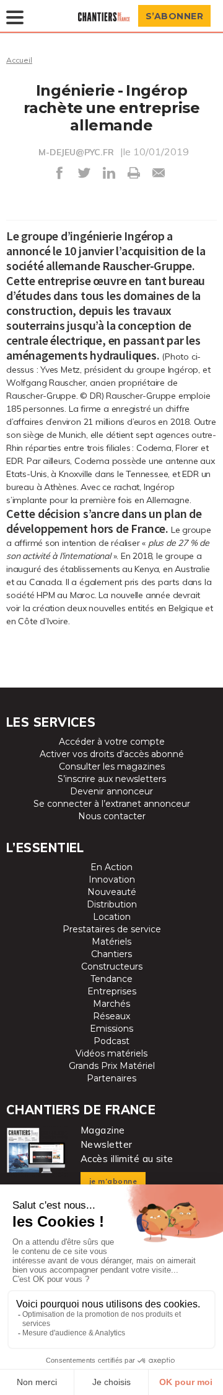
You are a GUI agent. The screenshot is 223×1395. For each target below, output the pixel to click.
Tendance (111, 978)
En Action (111, 867)
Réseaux (111, 1016)
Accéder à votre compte (112, 741)
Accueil (19, 60)
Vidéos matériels (111, 1053)
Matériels (111, 941)
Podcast (111, 1041)
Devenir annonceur (111, 791)
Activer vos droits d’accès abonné (112, 754)
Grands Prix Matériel (112, 1065)
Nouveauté (111, 891)
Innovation (112, 879)
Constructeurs (111, 966)
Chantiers (111, 954)
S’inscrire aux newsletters (112, 778)
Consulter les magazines (112, 766)
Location (112, 916)
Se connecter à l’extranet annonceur (111, 803)
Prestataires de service (112, 929)
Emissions (111, 1028)
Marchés (111, 1003)
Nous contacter (112, 816)
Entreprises (111, 991)
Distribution (112, 904)
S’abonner (175, 16)
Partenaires (111, 1078)
